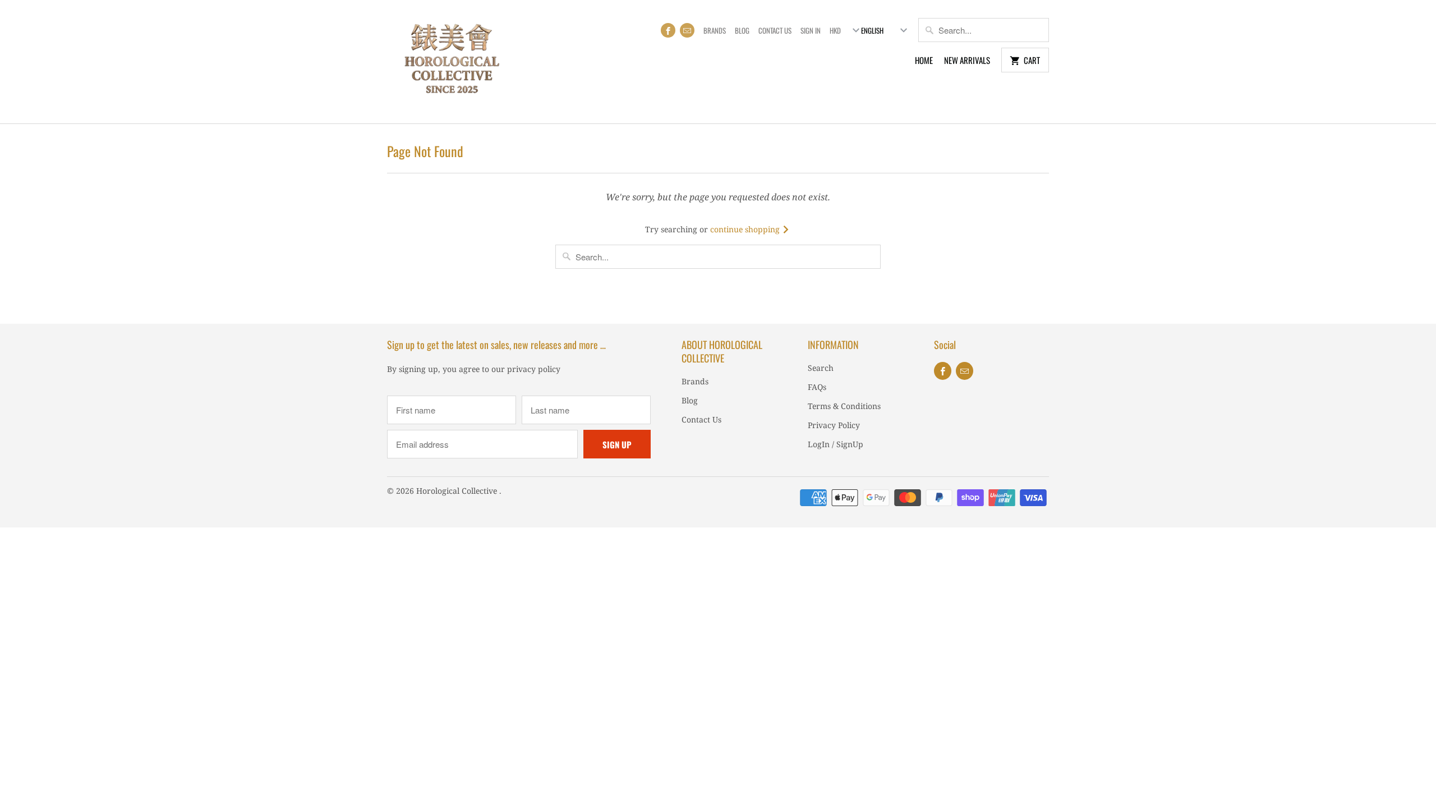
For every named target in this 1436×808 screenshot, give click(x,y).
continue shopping (746, 229)
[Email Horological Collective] (687, 30)
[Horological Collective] (451, 61)
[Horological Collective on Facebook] (668, 30)
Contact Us (774, 30)
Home (924, 60)
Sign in (810, 30)
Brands (714, 30)
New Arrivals (967, 60)
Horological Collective (457, 490)
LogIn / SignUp (835, 444)
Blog (742, 30)
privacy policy (533, 369)
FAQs (817, 387)
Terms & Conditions (844, 406)
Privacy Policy (834, 425)
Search (821, 367)
